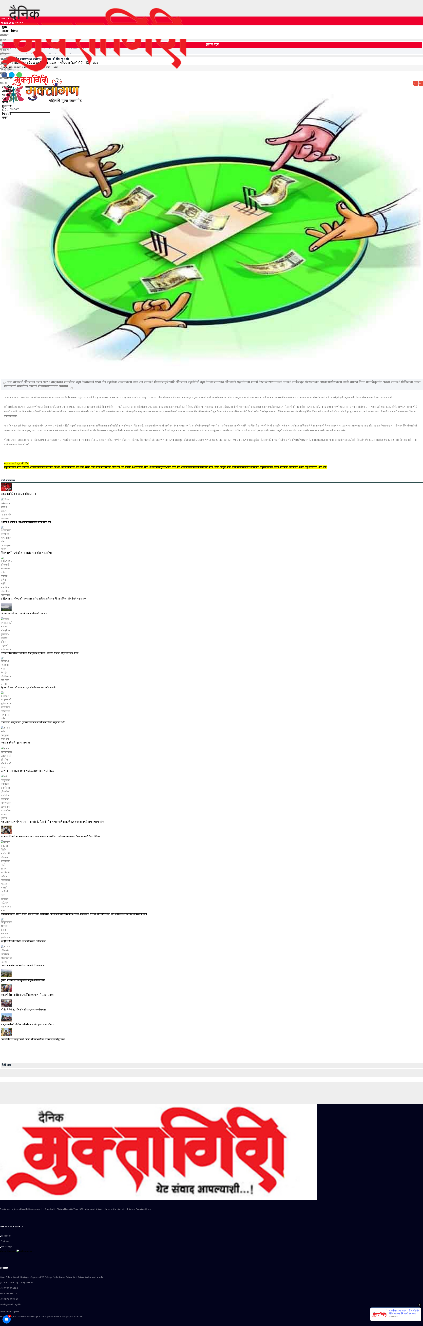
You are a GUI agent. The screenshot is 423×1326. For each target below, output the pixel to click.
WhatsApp (6, 1247)
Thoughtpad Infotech (71, 1317)
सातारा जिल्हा (10, 31)
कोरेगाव (4, 54)
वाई (2, 45)
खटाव (3, 78)
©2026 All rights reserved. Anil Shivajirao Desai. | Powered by (30, 1317)
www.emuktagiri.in (9, 1312)
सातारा (4, 35)
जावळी (4, 59)
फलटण (4, 49)
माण (2, 73)
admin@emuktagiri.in (10, 1305)
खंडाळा (4, 64)
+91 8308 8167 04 (9, 1294)
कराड (3, 40)
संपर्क (5, 117)
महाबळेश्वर (6, 69)
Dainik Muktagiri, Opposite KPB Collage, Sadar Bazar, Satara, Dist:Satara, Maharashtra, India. (52, 1277)
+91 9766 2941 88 (9, 1288)
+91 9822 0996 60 (9, 1299)
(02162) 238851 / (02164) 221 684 (16, 1283)
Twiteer (5, 1241)
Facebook (6, 1236)
